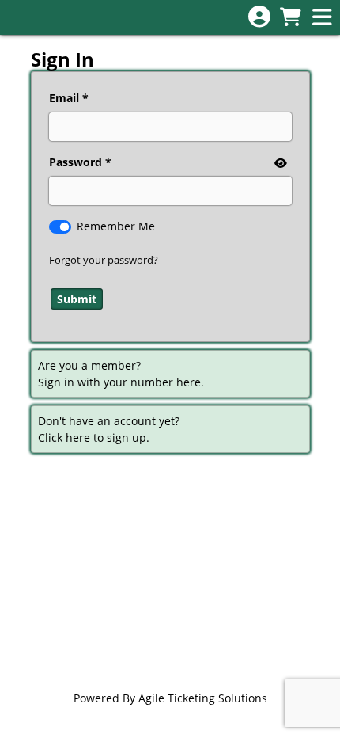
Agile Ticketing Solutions (202, 698)
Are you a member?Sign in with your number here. (121, 374)
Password (75, 161)
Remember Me (116, 226)
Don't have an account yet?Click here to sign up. (108, 429)
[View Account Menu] (259, 17)
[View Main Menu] (321, 18)
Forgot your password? (103, 260)
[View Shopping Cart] (290, 17)
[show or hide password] (279, 163)
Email (64, 97)
